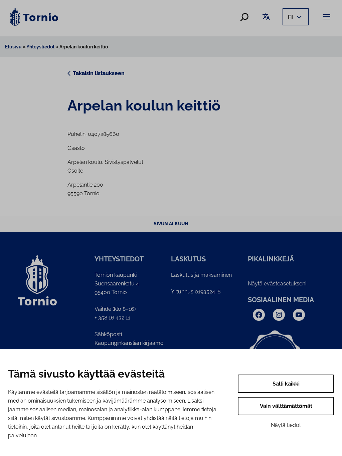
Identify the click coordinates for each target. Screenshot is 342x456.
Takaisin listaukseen (99, 73)
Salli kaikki (286, 384)
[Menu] (328, 16)
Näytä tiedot (286, 425)
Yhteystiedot (40, 46)
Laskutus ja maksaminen (201, 275)
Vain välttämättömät (286, 406)
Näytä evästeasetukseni (277, 283)
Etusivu (13, 46)
